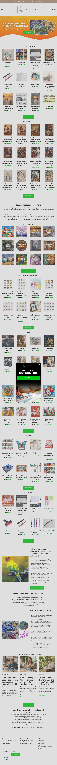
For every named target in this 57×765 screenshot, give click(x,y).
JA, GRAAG (28, 378)
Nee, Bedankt (28, 382)
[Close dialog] (39, 364)
